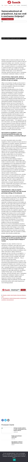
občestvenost (23, 298)
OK (14, 459)
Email (8, 420)
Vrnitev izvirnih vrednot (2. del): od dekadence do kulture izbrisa (20, 429)
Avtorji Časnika (13, 295)
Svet (15, 5)
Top (2, 5)
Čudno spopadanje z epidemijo (16, 436)
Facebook (2, 420)
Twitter (5, 420)
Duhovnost (19, 295)
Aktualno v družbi (6, 295)
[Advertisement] (14, 359)
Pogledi (6, 5)
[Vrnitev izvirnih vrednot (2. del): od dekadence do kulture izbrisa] (6, 432)
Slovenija (11, 5)
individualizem (6, 298)
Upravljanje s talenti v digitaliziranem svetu (17, 442)
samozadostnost (10, 299)
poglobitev (3, 299)
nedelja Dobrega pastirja (14, 298)
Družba (18, 5)
